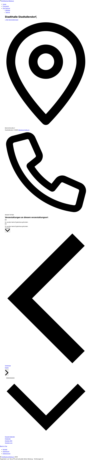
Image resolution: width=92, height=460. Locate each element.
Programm (6, 6)
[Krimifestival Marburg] (7, 1)
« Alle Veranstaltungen (11, 20)
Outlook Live (8, 443)
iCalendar (8, 439)
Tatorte (7, 12)
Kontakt (5, 449)
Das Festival (6, 8)
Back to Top (3, 446)
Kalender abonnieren (10, 377)
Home (4, 4)
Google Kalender (10, 437)
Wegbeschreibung (23, 130)
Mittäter (7, 10)
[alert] (46, 221)
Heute (7, 367)
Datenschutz (6, 453)
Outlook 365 (8, 441)
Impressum (6, 451)
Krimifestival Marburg (7, 457)
